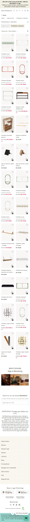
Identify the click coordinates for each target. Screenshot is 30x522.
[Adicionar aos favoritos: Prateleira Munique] (27, 35)
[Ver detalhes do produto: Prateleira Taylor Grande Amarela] (22, 341)
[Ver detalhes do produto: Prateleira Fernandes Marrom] (7, 124)
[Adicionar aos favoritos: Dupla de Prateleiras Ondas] (27, 117)
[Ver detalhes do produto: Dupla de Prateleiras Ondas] (22, 124)
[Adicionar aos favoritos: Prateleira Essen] (13, 35)
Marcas (3, 445)
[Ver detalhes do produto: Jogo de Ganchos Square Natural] (22, 153)
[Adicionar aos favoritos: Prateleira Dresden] (13, 88)
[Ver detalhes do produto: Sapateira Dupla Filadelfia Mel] (22, 96)
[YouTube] (11, 505)
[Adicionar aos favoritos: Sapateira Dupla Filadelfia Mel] (27, 88)
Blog (2, 460)
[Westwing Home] (5, 10)
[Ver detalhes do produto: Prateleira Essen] (7, 43)
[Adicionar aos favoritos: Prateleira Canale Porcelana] (27, 225)
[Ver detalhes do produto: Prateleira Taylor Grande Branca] (7, 312)
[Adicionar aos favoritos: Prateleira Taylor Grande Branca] (13, 305)
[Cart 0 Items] (25, 11)
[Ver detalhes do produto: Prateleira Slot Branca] (22, 259)
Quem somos (5, 441)
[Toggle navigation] (28, 11)
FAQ (2, 475)
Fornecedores (5, 464)
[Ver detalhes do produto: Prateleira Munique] (22, 43)
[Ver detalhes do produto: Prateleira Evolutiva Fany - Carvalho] (7, 232)
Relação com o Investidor (8, 468)
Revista (3, 453)
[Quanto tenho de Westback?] (17, 11)
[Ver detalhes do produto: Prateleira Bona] (22, 69)
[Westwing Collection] (10, 498)
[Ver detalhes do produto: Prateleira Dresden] (7, 96)
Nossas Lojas (5, 449)
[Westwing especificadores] (20, 498)
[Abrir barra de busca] (11, 11)
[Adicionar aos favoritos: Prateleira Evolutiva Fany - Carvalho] (13, 225)
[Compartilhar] (28, 22)
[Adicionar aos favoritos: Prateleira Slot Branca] (27, 252)
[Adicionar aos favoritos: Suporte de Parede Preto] (13, 333)
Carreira (3, 456)
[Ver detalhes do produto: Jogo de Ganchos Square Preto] (7, 153)
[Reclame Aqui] (23, 508)
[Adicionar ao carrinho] (12, 49)
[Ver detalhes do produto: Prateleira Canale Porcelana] (22, 232)
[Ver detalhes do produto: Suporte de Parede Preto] (7, 341)
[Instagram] (19, 505)
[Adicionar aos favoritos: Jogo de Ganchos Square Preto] (13, 145)
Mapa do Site (5, 479)
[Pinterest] (14, 505)
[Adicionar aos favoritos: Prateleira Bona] (27, 62)
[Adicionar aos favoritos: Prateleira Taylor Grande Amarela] (27, 333)
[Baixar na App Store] (22, 492)
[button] (20, 11)
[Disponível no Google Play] (7, 492)
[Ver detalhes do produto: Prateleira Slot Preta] (7, 286)
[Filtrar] (28, 31)
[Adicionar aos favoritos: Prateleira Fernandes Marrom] (13, 117)
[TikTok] (16, 505)
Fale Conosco (5, 471)
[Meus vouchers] (14, 11)
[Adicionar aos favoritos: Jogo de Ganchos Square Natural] (27, 145)
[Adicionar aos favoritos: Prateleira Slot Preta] (13, 278)
